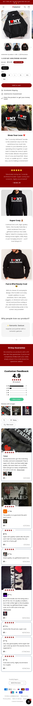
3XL (4, 79)
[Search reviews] (4, 420)
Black (5, 68)
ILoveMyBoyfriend (14, 696)
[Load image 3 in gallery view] (25, 47)
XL (20, 75)
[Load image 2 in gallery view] (16, 47)
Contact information (17, 701)
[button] (3, 7)
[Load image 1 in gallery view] (8, 47)
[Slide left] (2, 47)
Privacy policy (7, 698)
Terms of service (16, 698)
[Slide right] (31, 47)
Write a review (17, 399)
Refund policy (24, 696)
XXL (27, 75)
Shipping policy (27, 698)
